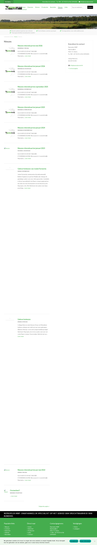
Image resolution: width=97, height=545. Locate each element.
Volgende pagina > (44, 506)
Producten (44, 7)
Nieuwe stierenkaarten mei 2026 (30, 46)
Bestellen (53, 7)
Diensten (30, 7)
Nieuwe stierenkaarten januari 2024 (31, 128)
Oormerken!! (15, 490)
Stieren (37, 7)
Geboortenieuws (24, 319)
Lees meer (28, 56)
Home (23, 7)
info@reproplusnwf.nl (86, 1)
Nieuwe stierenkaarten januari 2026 (31, 66)
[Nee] (95, 541)
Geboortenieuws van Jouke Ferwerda (32, 169)
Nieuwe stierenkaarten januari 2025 (31, 107)
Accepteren (74, 541)
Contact (24, 9)
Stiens (76, 527)
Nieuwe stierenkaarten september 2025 (33, 87)
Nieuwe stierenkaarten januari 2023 (31, 148)
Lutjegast (77, 529)
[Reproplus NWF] (13, 7)
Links (66, 7)
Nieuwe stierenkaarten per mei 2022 (31, 470)
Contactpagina (73, 68)
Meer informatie (85, 541)
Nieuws (60, 7)
